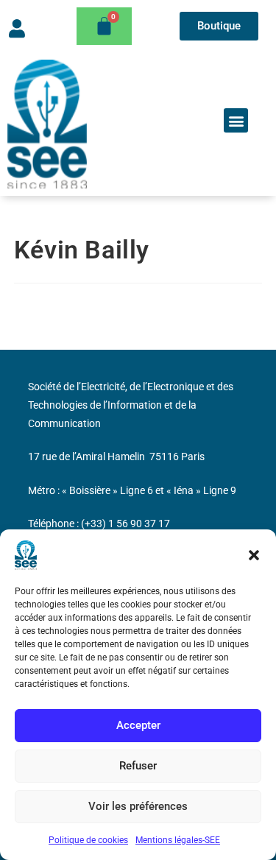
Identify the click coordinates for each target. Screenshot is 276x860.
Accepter (138, 725)
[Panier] (104, 26)
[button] (254, 555)
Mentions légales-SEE (177, 840)
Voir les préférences (138, 806)
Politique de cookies (88, 840)
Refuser (138, 765)
